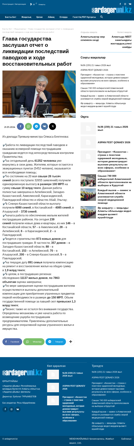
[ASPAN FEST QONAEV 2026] (88, 142)
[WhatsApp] (28, 126)
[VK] (44, 126)
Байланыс (126, 439)
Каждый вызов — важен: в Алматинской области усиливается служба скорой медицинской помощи (114, 196)
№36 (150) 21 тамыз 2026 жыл (96, 65)
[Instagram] (125, 4)
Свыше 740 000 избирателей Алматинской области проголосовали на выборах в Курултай (110, 403)
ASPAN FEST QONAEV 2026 (94, 70)
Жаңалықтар (20, 29)
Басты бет (7, 29)
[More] (70, 341)
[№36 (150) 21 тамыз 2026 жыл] (88, 128)
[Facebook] (120, 4)
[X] (52, 126)
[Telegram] (36, 126)
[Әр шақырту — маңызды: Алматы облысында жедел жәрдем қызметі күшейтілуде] (88, 212)
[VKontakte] (130, 4)
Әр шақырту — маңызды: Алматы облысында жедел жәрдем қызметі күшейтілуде (109, 426)
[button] (101, 17)
